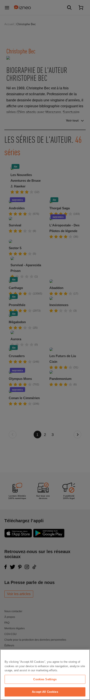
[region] (45, 674)
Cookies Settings (45, 679)
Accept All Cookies (45, 691)
